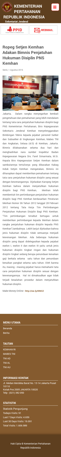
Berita (6, 332)
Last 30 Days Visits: (14, 421)
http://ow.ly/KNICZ (34, 290)
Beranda (7, 328)
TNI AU (6, 367)
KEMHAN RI (9, 349)
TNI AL (6, 362)
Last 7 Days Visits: (13, 417)
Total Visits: (9, 425)
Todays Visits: (10, 413)
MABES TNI (9, 353)
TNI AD (6, 358)
